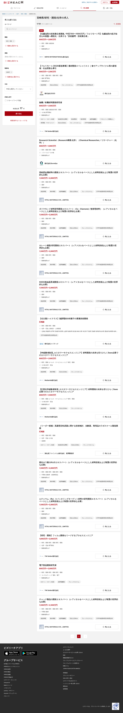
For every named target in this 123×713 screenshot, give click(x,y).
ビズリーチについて (68, 647)
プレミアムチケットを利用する (71, 663)
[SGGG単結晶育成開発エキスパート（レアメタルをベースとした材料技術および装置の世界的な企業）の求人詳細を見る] (79, 296)
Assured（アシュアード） (10, 693)
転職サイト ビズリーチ (8, 14)
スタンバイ (7, 696)
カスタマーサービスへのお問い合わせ (73, 652)
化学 (17, 14)
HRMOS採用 (7, 669)
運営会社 (65, 686)
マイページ (17, 8)
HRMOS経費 (7, 674)
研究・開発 (24, 14)
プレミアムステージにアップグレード (73, 660)
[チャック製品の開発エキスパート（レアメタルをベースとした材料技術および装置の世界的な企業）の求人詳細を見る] (79, 613)
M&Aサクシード (8, 685)
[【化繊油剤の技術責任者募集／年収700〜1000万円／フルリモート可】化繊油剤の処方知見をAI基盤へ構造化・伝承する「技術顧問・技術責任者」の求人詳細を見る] (79, 44)
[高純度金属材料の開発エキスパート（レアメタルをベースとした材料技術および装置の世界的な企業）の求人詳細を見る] (79, 187)
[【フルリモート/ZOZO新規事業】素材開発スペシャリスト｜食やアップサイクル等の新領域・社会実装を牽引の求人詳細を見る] (79, 80)
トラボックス (7, 688)
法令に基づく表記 (67, 678)
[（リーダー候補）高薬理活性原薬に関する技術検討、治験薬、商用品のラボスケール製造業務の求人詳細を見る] (79, 440)
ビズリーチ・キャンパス (10, 679)
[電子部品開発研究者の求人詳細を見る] (79, 578)
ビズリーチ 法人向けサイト (70, 680)
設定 (64, 655)
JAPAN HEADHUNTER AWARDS (71, 668)
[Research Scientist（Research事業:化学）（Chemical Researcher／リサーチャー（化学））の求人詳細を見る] (79, 152)
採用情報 (65, 688)
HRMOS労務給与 (8, 677)
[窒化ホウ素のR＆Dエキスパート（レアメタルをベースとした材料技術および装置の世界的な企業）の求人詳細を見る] (79, 476)
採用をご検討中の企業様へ (90, 2)
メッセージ (63, 8)
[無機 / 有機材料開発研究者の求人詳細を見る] (79, 117)
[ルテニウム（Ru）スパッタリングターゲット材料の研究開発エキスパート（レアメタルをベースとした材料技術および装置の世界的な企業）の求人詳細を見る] (79, 513)
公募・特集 (109, 8)
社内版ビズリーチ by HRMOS (11, 663)
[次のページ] (85, 636)
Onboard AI (7, 682)
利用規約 (65, 672)
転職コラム (66, 665)
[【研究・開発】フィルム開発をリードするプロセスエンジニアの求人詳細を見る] (79, 546)
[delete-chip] (13, 41)
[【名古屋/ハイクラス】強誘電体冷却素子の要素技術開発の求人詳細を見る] (79, 331)
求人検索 (86, 8)
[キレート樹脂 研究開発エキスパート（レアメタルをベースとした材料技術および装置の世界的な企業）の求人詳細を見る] (79, 260)
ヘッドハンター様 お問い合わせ (71, 683)
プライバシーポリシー (69, 675)
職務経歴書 (40, 8)
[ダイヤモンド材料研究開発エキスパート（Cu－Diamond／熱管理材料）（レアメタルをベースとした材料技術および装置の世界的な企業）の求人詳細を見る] (79, 223)
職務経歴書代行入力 (68, 657)
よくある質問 (66, 649)
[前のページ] (72, 636)
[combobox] (19, 89)
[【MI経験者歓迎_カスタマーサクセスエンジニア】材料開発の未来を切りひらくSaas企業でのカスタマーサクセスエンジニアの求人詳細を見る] (79, 367)
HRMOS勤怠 (7, 671)
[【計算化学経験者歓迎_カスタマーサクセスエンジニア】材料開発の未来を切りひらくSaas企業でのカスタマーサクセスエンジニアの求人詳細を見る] (79, 403)
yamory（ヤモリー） (9, 690)
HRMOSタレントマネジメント (12, 666)
